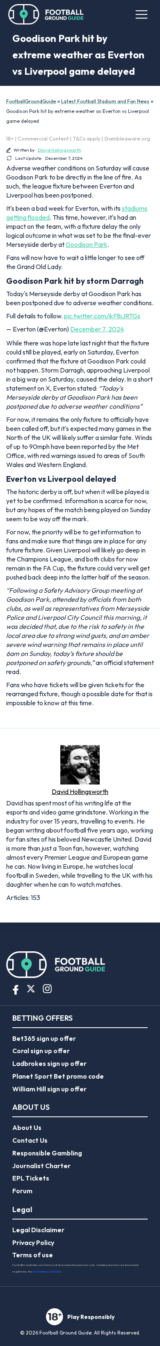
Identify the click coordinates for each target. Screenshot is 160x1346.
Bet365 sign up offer (44, 1038)
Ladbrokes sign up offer (49, 1063)
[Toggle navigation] (141, 14)
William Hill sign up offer (49, 1089)
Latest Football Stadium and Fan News (105, 101)
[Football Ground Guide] (46, 14)
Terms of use (32, 1255)
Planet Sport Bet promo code (58, 1076)
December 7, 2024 (97, 329)
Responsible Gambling (47, 1153)
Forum (22, 1191)
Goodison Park (86, 244)
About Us (26, 1127)
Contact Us (30, 1140)
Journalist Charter (41, 1166)
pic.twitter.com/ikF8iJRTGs (102, 316)
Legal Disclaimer (38, 1230)
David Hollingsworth (59, 150)
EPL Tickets (30, 1178)
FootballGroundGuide (31, 101)
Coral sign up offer (41, 1051)
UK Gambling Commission (47, 1271)
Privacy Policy (33, 1242)
